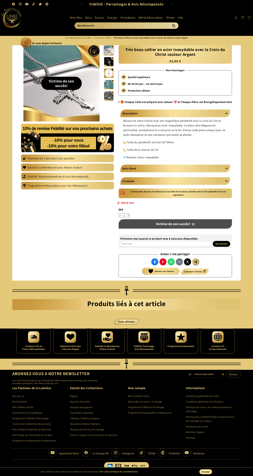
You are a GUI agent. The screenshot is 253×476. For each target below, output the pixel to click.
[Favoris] (243, 17)
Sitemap (190, 437)
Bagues (74, 396)
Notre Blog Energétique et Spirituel (31, 429)
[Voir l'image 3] (109, 73)
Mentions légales (195, 432)
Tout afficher (126, 321)
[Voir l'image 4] (109, 85)
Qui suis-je (18, 396)
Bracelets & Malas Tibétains (85, 423)
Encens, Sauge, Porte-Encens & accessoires (94, 435)
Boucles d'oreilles (80, 401)
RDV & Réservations (23, 407)
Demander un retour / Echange (145, 401)
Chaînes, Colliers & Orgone (84, 418)
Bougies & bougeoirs (81, 407)
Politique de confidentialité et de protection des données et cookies (210, 419)
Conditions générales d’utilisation (204, 401)
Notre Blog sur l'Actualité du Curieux (32, 435)
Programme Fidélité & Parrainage (30, 418)
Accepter (206, 472)
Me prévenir (221, 243)
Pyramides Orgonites (81, 412)
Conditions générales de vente (202, 396)
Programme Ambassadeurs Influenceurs (34, 440)
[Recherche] (173, 26)
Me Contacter (19, 401)
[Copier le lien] (195, 261)
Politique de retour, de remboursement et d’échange (209, 409)
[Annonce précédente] (81, 4)
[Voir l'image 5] (109, 96)
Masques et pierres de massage (87, 429)
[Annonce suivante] (171, 4)
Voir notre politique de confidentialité (119, 471)
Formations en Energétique (27, 412)
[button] (76, 17)
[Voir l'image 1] (109, 50)
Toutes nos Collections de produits (31, 423)
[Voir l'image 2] (109, 62)
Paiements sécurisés (197, 426)
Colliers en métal (102, 37)
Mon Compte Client (138, 396)
